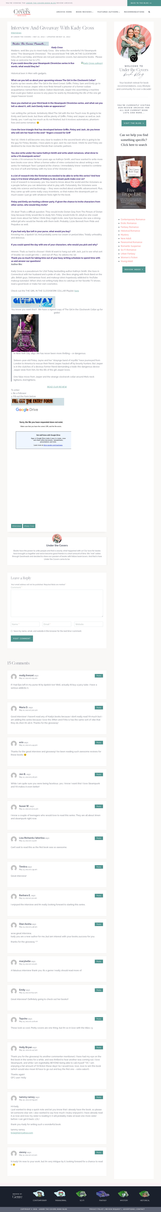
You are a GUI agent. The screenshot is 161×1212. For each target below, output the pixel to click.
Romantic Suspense (131, 246)
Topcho (23, 1018)
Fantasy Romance (130, 227)
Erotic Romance (129, 223)
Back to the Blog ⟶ (141, 3)
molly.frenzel (26, 675)
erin (21, 742)
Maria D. (23, 707)
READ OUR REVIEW (57, 387)
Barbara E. (25, 895)
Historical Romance (130, 231)
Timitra (23, 866)
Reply (99, 676)
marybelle (25, 961)
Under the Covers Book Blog (41, 3)
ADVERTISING (129, 1209)
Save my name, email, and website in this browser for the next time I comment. (48, 631)
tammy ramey (27, 1097)
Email (47, 624)
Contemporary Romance (133, 219)
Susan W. (24, 806)
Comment (16, 587)
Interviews (16, 33)
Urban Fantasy (128, 253)
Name (15, 624)
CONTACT (141, 1209)
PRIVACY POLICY (96, 1209)
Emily (22, 989)
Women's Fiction (129, 257)
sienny (22, 1152)
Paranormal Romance (131, 242)
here (76, 291)
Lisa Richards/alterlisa (32, 837)
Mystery (125, 234)
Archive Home (64, 12)
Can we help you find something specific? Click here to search (134, 140)
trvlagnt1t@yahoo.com (22, 1133)
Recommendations (134, 12)
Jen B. (22, 774)
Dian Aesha (25, 924)
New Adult (126, 238)
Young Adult (127, 261)
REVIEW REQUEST (113, 1209)
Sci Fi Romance (128, 250)
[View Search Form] (149, 12)
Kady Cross (29, 526)
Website (79, 624)
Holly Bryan (25, 1047)
